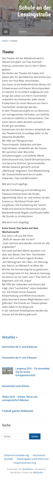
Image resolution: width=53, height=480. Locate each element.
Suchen (47, 31)
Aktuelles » (10, 337)
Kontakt (8, 459)
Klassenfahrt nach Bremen (16, 386)
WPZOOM (38, 472)
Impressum (39, 455)
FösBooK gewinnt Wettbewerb (17, 410)
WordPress (28, 469)
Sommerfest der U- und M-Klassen (19, 346)
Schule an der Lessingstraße (34, 11)
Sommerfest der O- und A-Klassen (19, 357)
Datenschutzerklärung (16, 455)
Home (5, 40)
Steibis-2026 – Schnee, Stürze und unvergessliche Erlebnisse (19, 398)
